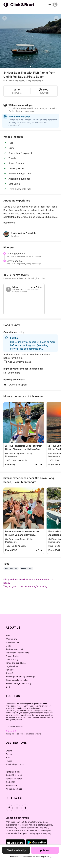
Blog (8, 687)
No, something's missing (33, 586)
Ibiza (8, 757)
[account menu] (55, 4)
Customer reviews (14, 726)
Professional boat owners (17, 652)
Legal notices (12, 666)
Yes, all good (10, 586)
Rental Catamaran (14, 778)
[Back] (4, 18)
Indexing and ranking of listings (20, 676)
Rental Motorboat (14, 775)
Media (8, 646)
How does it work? (14, 642)
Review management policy (18, 683)
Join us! (9, 673)
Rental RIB (10, 782)
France (9, 761)
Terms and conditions (16, 663)
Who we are (11, 639)
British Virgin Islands (15, 764)
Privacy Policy (12, 656)
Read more (9, 222)
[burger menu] (49, 4)
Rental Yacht (11, 785)
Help (8, 635)
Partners (9, 669)
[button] (30, 66)
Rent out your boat (14, 649)
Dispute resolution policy (17, 680)
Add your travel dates (19, 361)
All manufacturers (14, 789)
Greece (9, 754)
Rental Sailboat (13, 772)
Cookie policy (12, 659)
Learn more (14, 372)
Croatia (9, 750)
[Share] (56, 18)
